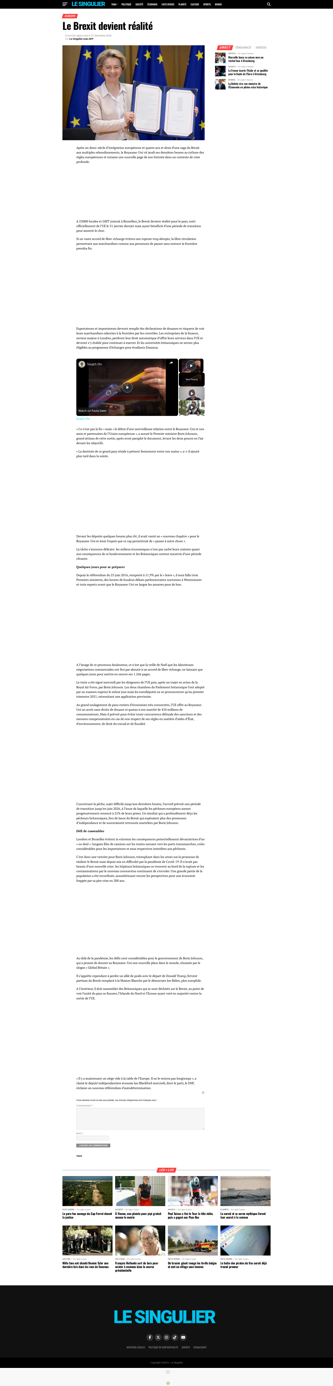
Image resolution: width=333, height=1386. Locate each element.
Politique (126, 4)
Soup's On (94, 364)
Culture (195, 4)
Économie (152, 4)
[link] (81, 364)
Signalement (200, 1347)
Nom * (79, 1133)
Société (139, 4)
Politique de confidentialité (163, 1347)
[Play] (191, 393)
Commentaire (84, 1105)
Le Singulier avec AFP (81, 38)
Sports (207, 4)
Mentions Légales (136, 1347)
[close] (168, 1372)
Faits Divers (168, 4)
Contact (186, 1347)
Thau (113, 4)
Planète (182, 4)
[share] (171, 362)
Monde (218, 4)
